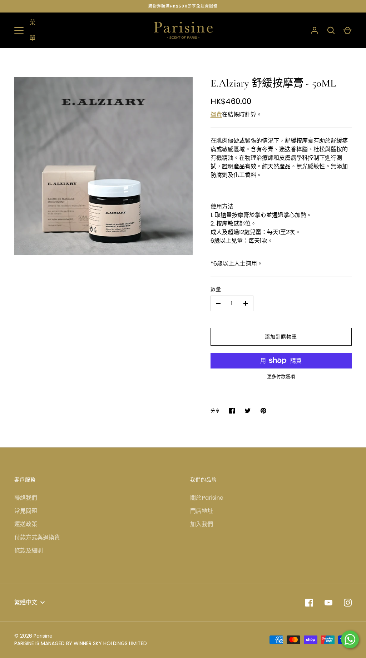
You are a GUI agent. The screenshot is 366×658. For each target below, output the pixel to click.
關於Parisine (206, 498)
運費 (216, 114)
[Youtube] (328, 602)
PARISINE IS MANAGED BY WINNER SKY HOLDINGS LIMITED (80, 643)
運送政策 (25, 524)
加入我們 (201, 524)
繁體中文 (25, 602)
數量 (216, 289)
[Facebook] (309, 602)
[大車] (347, 30)
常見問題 (25, 511)
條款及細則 (28, 550)
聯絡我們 (25, 498)
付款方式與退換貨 (37, 537)
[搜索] (331, 30)
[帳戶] (314, 30)
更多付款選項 (281, 376)
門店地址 (201, 511)
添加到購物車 (281, 336)
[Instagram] (348, 602)
